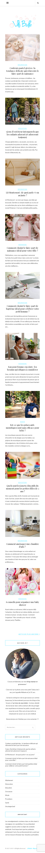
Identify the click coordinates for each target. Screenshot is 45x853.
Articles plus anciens (29, 634)
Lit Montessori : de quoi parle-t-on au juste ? (22, 194)
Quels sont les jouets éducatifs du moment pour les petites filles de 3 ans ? (22, 488)
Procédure (8, 799)
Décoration (22, 64)
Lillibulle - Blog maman (33, 848)
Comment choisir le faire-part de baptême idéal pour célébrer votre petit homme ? (22, 309)
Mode (7, 795)
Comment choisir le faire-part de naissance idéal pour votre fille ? (22, 249)
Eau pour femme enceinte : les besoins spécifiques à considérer (22, 368)
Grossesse (22, 244)
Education (22, 128)
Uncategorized (10, 806)
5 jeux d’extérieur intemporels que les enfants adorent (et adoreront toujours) (22, 134)
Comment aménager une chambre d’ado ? (22, 545)
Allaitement (9, 780)
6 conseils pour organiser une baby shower (22, 603)
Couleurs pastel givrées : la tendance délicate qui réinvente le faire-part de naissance (22, 71)
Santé (22, 421)
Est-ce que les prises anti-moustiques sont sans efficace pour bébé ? (22, 428)
